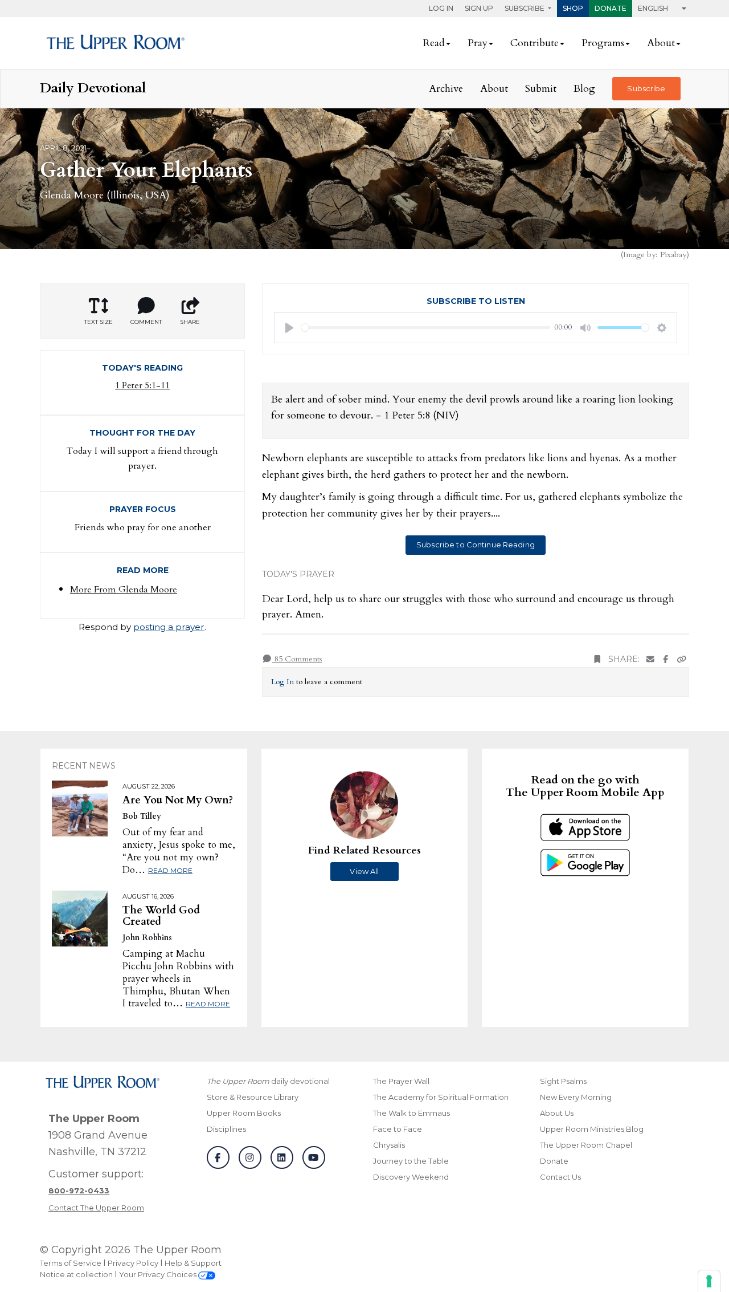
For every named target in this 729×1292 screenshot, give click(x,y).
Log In (441, 8)
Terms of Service (70, 1262)
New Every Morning (576, 1097)
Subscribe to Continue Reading (475, 544)
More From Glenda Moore (123, 589)
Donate (610, 8)
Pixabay (673, 254)
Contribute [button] (534, 43)
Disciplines (226, 1128)
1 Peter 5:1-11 (142, 385)
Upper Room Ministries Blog (592, 1128)
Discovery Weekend (411, 1176)
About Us (557, 1113)
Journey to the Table (411, 1160)
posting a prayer (168, 626)
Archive (446, 89)
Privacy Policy (133, 1262)
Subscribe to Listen (476, 301)
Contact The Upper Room (96, 1207)
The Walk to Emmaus (411, 1113)
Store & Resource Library (252, 1097)
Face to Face (397, 1128)
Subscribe (646, 88)
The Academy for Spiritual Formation (441, 1097)
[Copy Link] (682, 659)
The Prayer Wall (401, 1081)
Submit (540, 89)
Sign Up (479, 8)
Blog (584, 89)
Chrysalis (389, 1144)
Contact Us (560, 1176)
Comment (146, 322)
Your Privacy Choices (158, 1274)
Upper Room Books (244, 1113)
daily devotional (268, 1081)
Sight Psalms (563, 1081)
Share (190, 322)
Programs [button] (602, 43)
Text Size (98, 322)
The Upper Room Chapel (586, 1144)
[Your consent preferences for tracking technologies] (709, 1281)
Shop (573, 8)
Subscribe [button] (525, 8)
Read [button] (434, 43)
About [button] (661, 43)
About (494, 89)
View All (364, 871)
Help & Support (193, 1262)
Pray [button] (478, 43)
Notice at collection (76, 1274)
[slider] (425, 327)
